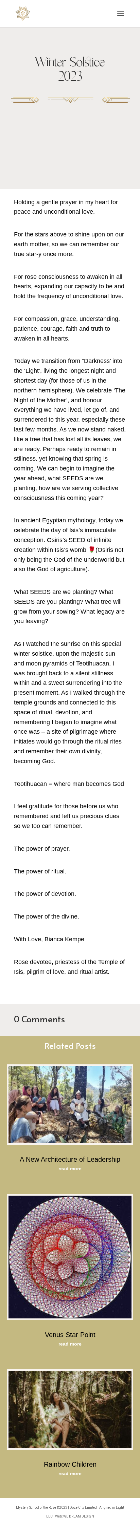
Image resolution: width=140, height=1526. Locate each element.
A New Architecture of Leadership (70, 1159)
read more (70, 1168)
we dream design (78, 1516)
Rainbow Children (70, 1464)
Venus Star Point (70, 1334)
